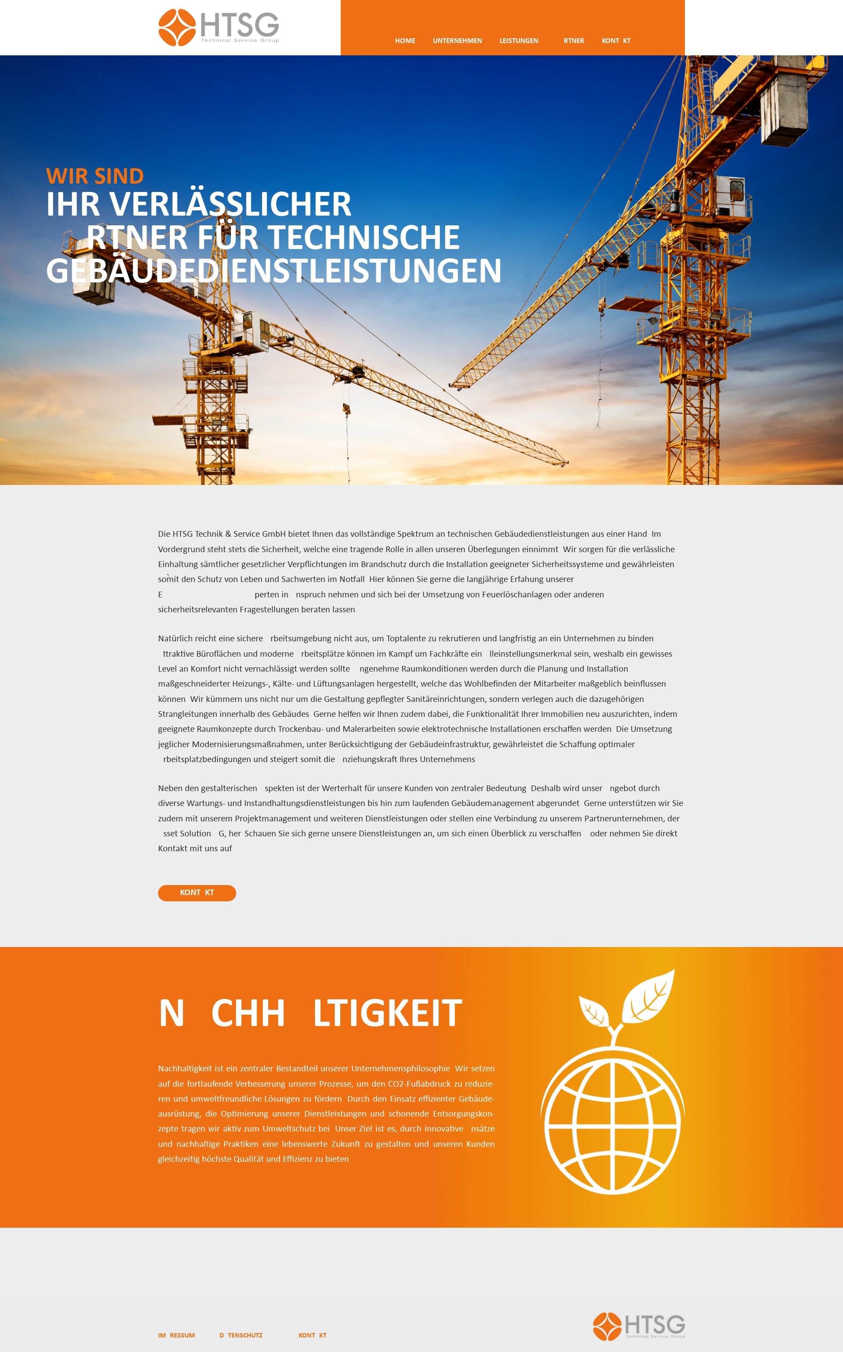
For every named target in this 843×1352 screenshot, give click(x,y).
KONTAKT (313, 1335)
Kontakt (197, 893)
